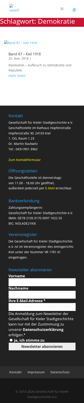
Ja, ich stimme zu (29, 340)
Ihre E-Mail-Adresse (27, 301)
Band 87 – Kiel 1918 (25, 54)
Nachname (18, 288)
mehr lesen (17, 75)
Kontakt (15, 372)
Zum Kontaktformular (25, 160)
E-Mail (50, 188)
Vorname (17, 276)
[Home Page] (14, 8)
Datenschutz (60, 372)
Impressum (36, 372)
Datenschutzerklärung (43, 329)
